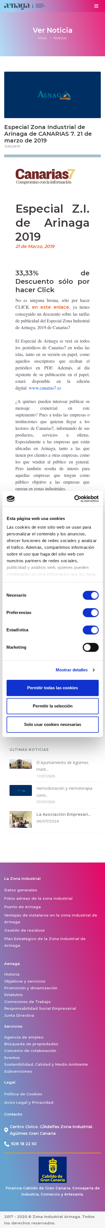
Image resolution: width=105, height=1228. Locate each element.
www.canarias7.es (45, 388)
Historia (12, 974)
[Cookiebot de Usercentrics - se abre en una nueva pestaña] (75, 498)
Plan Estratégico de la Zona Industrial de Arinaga (45, 942)
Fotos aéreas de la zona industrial (38, 898)
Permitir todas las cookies (52, 687)
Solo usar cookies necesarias (52, 724)
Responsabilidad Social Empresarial (40, 1008)
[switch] (91, 612)
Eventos (12, 1057)
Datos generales (20, 890)
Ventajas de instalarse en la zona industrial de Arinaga (50, 918)
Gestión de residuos (24, 930)
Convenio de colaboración (30, 1050)
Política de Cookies (23, 1094)
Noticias (60, 37)
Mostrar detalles (72, 669)
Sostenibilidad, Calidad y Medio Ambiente (46, 1064)
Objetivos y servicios (24, 981)
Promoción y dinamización (30, 988)
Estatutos (13, 994)
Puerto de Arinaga (22, 906)
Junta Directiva (19, 1015)
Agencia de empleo (23, 1037)
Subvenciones (18, 1071)
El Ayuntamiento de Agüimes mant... (62, 766)
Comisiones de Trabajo (27, 1001)
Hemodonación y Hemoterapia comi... (64, 792)
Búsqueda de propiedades (31, 1044)
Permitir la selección (53, 706)
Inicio (42, 37)
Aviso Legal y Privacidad (28, 1102)
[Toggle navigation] (96, 6)
